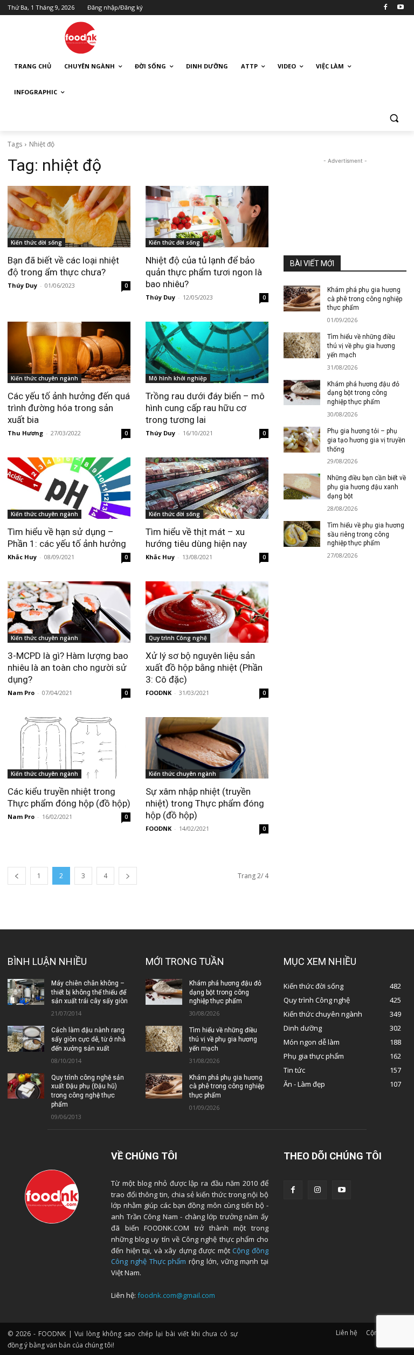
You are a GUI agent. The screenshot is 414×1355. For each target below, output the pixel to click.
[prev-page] (17, 876)
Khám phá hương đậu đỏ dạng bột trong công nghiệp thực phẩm (363, 393)
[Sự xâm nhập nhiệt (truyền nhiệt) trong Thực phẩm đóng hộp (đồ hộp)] (207, 748)
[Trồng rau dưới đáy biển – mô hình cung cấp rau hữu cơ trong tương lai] (207, 352)
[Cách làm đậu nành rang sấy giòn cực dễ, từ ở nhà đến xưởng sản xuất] (26, 1039)
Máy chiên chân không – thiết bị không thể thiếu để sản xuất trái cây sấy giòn (89, 992)
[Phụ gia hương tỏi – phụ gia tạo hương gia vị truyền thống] (302, 440)
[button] (393, 118)
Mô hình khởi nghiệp (178, 378)
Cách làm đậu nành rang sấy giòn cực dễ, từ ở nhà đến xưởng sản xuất (88, 1039)
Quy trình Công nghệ (178, 638)
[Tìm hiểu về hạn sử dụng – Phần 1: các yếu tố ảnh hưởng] (69, 488)
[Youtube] (400, 8)
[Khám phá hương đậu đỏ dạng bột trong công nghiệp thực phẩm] (302, 393)
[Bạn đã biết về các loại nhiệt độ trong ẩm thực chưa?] (69, 216)
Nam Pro (21, 693)
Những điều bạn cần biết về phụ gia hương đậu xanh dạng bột (366, 487)
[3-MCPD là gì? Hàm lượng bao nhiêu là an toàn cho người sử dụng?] (69, 612)
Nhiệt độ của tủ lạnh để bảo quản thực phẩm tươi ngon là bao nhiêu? (204, 272)
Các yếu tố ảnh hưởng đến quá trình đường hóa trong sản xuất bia (69, 408)
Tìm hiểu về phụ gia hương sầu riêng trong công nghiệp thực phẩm (365, 534)
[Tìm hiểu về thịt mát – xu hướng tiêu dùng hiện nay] (207, 488)
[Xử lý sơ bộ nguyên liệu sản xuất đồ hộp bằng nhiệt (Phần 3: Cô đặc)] (207, 612)
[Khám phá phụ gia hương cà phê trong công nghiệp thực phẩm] (302, 298)
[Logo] (81, 38)
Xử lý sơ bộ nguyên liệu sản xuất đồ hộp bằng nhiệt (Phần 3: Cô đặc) (204, 667)
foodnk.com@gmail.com (176, 1295)
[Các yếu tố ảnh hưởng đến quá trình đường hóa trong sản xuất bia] (69, 352)
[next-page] (128, 876)
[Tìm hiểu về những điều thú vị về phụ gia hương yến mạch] (302, 345)
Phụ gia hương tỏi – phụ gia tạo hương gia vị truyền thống (366, 440)
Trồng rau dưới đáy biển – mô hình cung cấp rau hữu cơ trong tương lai (205, 408)
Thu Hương (25, 433)
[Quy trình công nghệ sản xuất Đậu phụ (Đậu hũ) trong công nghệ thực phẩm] (26, 1086)
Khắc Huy (22, 557)
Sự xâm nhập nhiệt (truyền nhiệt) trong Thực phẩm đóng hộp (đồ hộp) (205, 803)
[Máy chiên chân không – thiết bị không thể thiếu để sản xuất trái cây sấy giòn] (26, 992)
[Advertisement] (280, 36)
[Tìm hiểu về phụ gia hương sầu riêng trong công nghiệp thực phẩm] (302, 534)
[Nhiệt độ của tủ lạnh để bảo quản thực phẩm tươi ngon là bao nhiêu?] (207, 216)
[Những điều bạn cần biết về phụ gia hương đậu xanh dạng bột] (302, 486)
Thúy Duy (22, 285)
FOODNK (158, 693)
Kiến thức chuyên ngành (44, 378)
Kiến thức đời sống (36, 242)
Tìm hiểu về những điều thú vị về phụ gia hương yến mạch (361, 346)
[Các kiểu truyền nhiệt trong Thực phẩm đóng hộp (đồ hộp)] (69, 748)
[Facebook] (385, 8)
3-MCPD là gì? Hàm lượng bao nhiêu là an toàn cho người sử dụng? (68, 667)
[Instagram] (317, 1189)
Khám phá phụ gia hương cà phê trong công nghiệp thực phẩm (364, 299)
